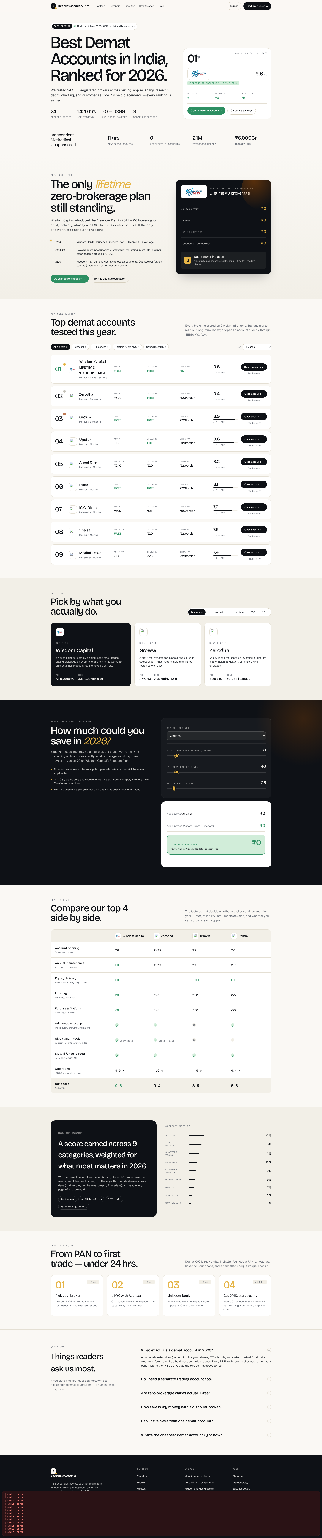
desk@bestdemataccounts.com (71, 1385)
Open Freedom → (254, 367)
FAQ (161, 6)
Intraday (220, 93)
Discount (80, 346)
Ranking (100, 6)
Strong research (156, 346)
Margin (169, 1187)
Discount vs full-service (199, 1482)
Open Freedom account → (206, 110)
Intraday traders (217, 612)
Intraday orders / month (184, 767)
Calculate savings (242, 110)
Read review (254, 373)
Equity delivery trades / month (189, 750)
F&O (253, 612)
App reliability (173, 1144)
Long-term (238, 612)
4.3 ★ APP (219, 467)
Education (172, 1195)
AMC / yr (119, 366)
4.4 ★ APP (219, 445)
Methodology (240, 1482)
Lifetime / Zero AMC (127, 346)
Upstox (141, 1488)
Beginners (197, 612)
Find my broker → (257, 6)
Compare (115, 6)
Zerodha (142, 1476)
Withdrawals (173, 1203)
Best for (130, 6)
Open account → (253, 393)
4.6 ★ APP (219, 399)
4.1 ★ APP (219, 535)
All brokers (60, 346)
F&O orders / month (180, 783)
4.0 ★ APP (219, 512)
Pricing (170, 1135)
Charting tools (171, 1154)
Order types (173, 1179)
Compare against (178, 728)
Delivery (192, 93)
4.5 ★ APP (219, 372)
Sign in (234, 6)
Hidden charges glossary (199, 1488)
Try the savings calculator (110, 278)
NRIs (264, 612)
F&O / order (249, 93)
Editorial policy (241, 1488)
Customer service (171, 1171)
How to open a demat (198, 1476)
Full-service (100, 346)
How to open (146, 6)
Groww (141, 1482)
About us (238, 1476)
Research (171, 1162)
